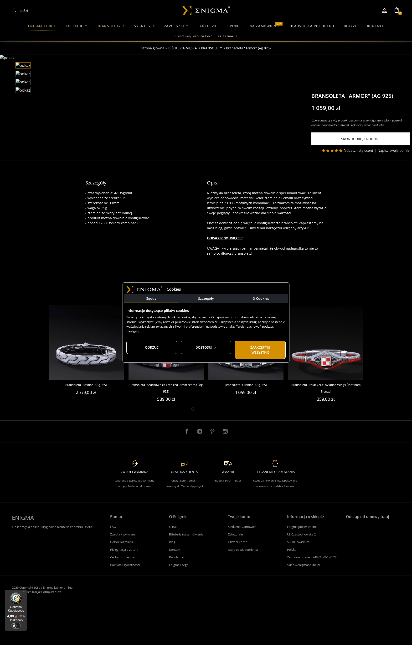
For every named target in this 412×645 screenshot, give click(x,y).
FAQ (113, 526)
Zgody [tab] (151, 298)
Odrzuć (152, 347)
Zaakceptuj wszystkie (260, 350)
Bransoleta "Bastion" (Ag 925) (86, 385)
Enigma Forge (178, 565)
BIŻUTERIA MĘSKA (182, 48)
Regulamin (176, 557)
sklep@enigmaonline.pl (303, 565)
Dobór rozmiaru (121, 542)
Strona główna (152, 48)
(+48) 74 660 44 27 (324, 557)
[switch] (16, 626)
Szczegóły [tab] (206, 298)
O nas (173, 526)
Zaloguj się (235, 534)
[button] (396, 10)
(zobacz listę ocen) (358, 150)
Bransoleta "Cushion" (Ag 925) (246, 385)
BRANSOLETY (211, 48)
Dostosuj (204, 347)
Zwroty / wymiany (123, 534)
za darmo (225, 36)
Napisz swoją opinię (394, 150)
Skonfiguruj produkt (360, 138)
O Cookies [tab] (260, 298)
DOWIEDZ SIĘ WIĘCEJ (224, 238)
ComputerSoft (51, 592)
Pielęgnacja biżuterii (124, 549)
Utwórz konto (237, 542)
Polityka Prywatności (125, 565)
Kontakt (174, 549)
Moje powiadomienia (243, 549)
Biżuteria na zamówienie (186, 534)
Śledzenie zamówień (242, 526)
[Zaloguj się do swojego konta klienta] (384, 10)
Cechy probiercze (122, 557)
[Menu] (24, 592)
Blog (172, 542)
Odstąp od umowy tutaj (367, 516)
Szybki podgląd (86, 313)
